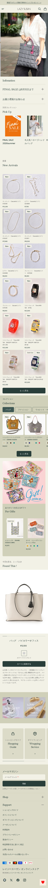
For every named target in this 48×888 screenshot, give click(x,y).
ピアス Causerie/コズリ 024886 (11, 272)
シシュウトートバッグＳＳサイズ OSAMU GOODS (11, 438)
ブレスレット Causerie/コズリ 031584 (34, 272)
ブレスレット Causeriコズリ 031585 (12, 307)
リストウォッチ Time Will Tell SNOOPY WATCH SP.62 (34, 378)
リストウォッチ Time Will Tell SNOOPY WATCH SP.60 (33, 342)
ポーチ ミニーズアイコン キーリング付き (35, 542)
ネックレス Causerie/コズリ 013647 (12, 237)
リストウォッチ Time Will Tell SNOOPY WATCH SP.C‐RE (11, 342)
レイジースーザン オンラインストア (21, 873)
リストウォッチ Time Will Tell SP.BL (33, 307)
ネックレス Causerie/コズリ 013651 (34, 237)
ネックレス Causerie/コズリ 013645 (12, 202)
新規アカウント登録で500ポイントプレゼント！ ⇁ (24, 2)
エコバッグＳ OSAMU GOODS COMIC (12, 542)
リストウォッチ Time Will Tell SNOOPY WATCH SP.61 (11, 379)
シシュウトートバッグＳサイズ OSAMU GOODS (33, 438)
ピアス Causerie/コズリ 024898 (33, 202)
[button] (3, 9)
